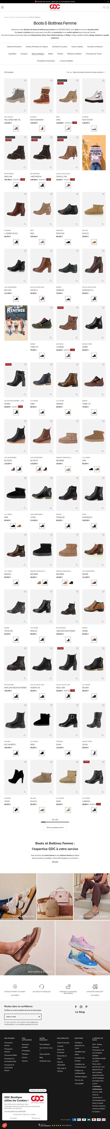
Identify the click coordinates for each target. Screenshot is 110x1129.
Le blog (80, 1012)
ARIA (58, 120)
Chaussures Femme (22, 17)
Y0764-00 (8, 631)
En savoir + (96, 1111)
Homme (25, 1061)
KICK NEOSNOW (37, 120)
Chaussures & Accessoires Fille (10, 1060)
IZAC (32, 233)
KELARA (85, 230)
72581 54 (34, 347)
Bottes (50, 54)
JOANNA (59, 404)
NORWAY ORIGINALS (63, 457)
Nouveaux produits (25, 1045)
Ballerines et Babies (74, 54)
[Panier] (107, 7)
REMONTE (59, 230)
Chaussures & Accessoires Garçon (9, 1067)
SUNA (58, 744)
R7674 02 (60, 233)
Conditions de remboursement (80, 1065)
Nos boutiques (45, 1044)
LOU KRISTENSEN (10, 287)
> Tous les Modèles (66, 61)
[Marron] (16, 185)
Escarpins (24, 54)
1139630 (60, 347)
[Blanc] (94, 128)
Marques (25, 1054)
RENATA (7, 574)
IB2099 (85, 574)
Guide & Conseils (63, 1043)
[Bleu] (42, 412)
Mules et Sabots (77, 47)
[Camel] (42, 128)
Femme (12, 17)
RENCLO (33, 631)
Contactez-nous (45, 1061)
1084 (32, 404)
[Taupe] (42, 810)
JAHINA (7, 404)
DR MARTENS (9, 174)
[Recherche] (104, 7)
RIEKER (58, 287)
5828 (32, 744)
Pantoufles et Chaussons (46, 61)
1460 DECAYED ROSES (65, 631)
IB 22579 (8, 460)
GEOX (84, 514)
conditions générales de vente (28, 1024)
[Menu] (2, 7)
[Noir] (68, 242)
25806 (85, 347)
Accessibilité (79, 1083)
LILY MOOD (34, 401)
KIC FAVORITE (10, 744)
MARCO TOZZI (87, 344)
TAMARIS (7, 230)
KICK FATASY (87, 120)
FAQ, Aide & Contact (61, 1069)
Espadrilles (12, 54)
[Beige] (68, 128)
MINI (84, 460)
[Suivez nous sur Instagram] (81, 1007)
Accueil (6, 17)
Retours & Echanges (60, 1050)
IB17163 (7, 290)
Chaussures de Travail (94, 54)
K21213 (85, 233)
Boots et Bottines (38, 54)
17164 (33, 517)
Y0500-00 (60, 517)
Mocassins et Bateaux (95, 47)
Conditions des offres (80, 1053)
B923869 (60, 460)
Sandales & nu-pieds (59, 47)
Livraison (60, 1046)
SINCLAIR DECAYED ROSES (15, 687)
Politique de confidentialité (80, 1071)
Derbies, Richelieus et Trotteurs (37, 47)
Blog (41, 1057)
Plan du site (79, 1080)
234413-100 (61, 176)
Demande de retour (61, 1057)
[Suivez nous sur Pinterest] (86, 1007)
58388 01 (60, 290)
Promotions (26, 1051)
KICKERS (33, 117)
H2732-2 (34, 290)
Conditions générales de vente (79, 1045)
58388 (85, 631)
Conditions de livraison (80, 1059)
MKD (58, 117)
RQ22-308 (60, 687)
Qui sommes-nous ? (46, 1049)
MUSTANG (59, 344)
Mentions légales (81, 1077)
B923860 (34, 574)
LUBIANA (86, 801)
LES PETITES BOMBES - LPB (14, 401)
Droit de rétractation (61, 1063)
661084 (85, 687)
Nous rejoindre (45, 1054)
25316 (85, 744)
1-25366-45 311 (11, 233)
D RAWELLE (87, 517)
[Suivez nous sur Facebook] (75, 1007)
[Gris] (94, 753)
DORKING (59, 741)
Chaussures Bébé (10, 1055)
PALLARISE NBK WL (12, 120)
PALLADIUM (8, 117)
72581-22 (86, 404)
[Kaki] (16, 128)
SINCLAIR (8, 176)
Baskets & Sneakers (14, 47)
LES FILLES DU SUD (63, 174)
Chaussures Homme (8, 1050)
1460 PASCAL (36, 176)
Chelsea (60, 54)
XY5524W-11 (87, 290)
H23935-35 (35, 687)
